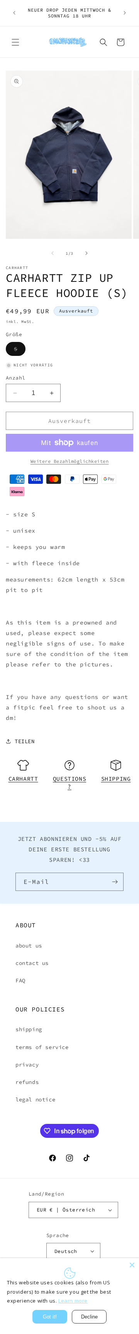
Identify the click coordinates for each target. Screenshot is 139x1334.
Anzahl (15, 377)
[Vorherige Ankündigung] (14, 12)
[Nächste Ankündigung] (124, 12)
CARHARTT (23, 778)
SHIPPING (116, 778)
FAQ (20, 980)
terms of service (42, 1047)
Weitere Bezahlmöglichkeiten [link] (70, 461)
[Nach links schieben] (52, 253)
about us (28, 945)
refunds (27, 1082)
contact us (32, 963)
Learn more (73, 1300)
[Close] (132, 1265)
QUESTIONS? (69, 782)
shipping (28, 1029)
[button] (15, 42)
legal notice (35, 1099)
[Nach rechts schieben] (86, 253)
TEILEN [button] (25, 741)
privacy (27, 1064)
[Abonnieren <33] (114, 882)
